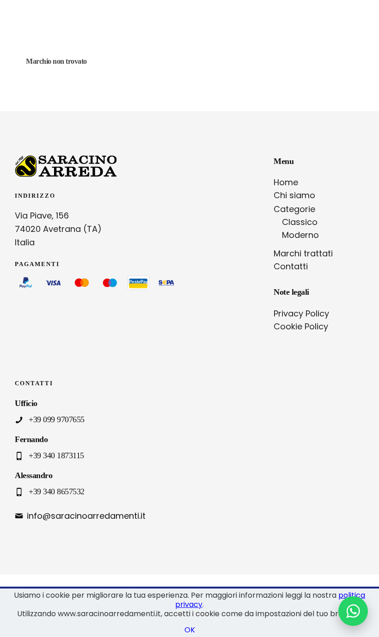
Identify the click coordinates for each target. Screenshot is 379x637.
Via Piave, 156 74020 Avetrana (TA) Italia (58, 229)
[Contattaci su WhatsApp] (353, 611)
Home (286, 182)
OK (189, 630)
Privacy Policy (301, 313)
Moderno (300, 235)
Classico (300, 222)
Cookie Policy (301, 326)
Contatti (291, 266)
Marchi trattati (303, 253)
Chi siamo (294, 195)
